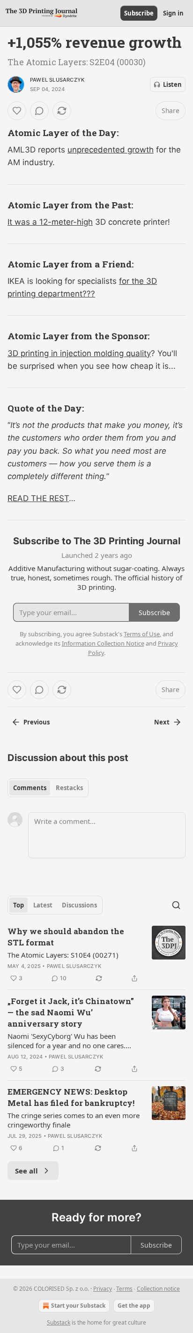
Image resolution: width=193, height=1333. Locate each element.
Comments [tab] (29, 788)
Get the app (134, 1306)
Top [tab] (18, 905)
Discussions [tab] (79, 905)
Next (162, 722)
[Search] (176, 905)
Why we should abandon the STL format (65, 937)
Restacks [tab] (69, 788)
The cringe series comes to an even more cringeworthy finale (73, 1120)
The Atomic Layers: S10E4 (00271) (63, 955)
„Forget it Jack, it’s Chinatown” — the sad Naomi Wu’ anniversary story (70, 1012)
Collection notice (158, 1289)
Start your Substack (78, 1306)
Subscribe (139, 13)
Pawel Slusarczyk (57, 79)
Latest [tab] (42, 905)
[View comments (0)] (39, 110)
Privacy (102, 1289)
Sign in (173, 13)
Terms (124, 1289)
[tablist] (48, 787)
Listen (172, 84)
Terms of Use (142, 634)
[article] (96, 955)
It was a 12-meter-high (50, 222)
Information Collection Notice (103, 643)
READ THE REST (38, 498)
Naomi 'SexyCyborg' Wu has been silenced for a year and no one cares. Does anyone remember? (66, 1040)
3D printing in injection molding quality (79, 353)
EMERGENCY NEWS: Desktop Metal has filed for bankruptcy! (70, 1097)
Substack (58, 1322)
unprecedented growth (110, 149)
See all (26, 1170)
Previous (36, 722)
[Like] (16, 110)
